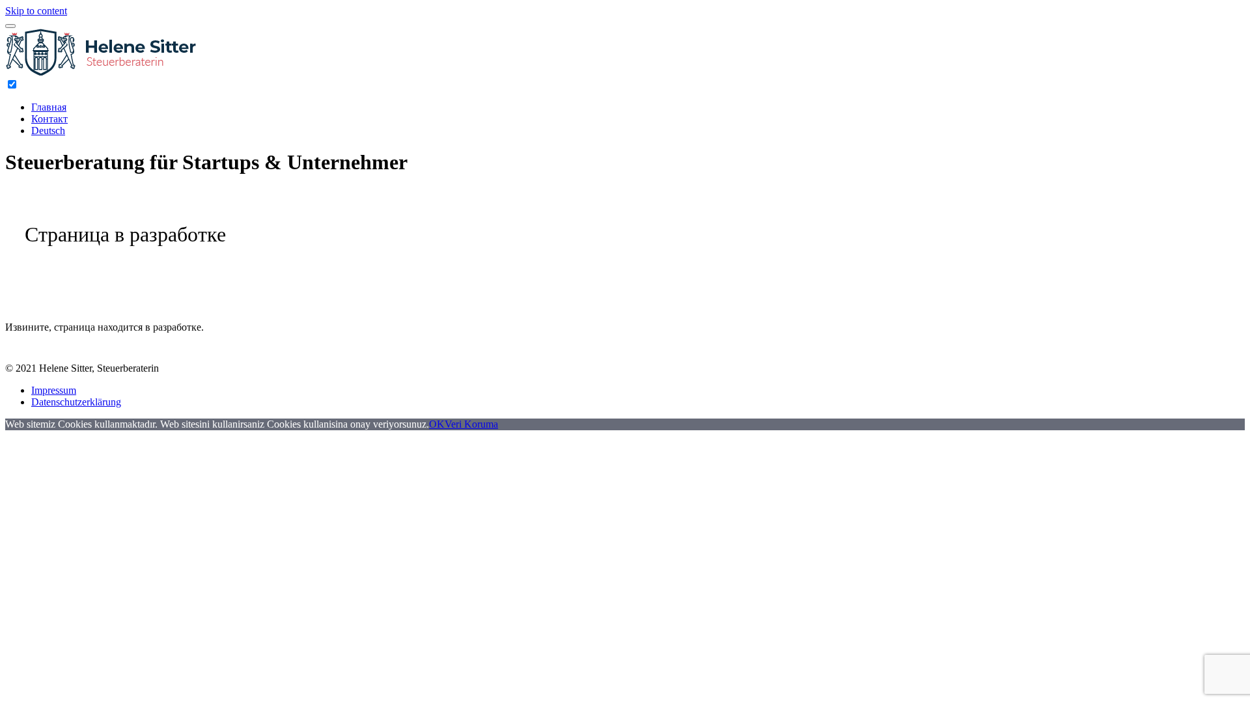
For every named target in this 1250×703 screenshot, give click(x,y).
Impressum (53, 390)
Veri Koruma (471, 424)
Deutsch (48, 130)
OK (437, 424)
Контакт (49, 118)
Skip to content (36, 10)
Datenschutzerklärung (76, 401)
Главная (48, 107)
